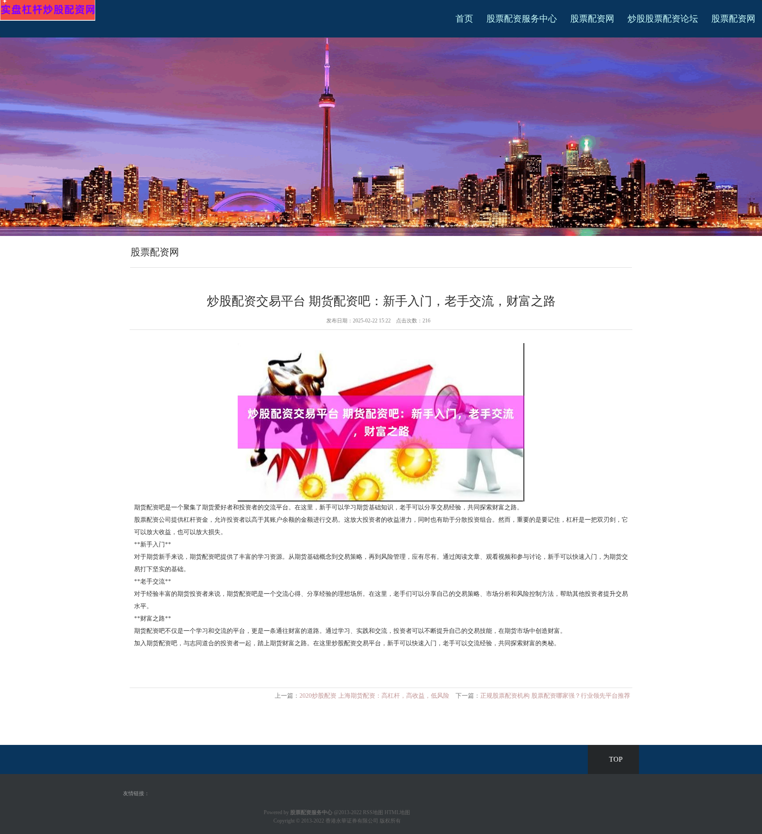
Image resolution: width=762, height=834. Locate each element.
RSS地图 (373, 812)
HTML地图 (397, 812)
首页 (464, 18)
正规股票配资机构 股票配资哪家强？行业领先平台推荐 (555, 695)
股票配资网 (592, 18)
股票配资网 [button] (733, 18)
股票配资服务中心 (521, 18)
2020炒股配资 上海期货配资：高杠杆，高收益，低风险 (374, 695)
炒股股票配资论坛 (663, 18)
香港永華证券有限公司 (351, 821)
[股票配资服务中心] (47, 10)
